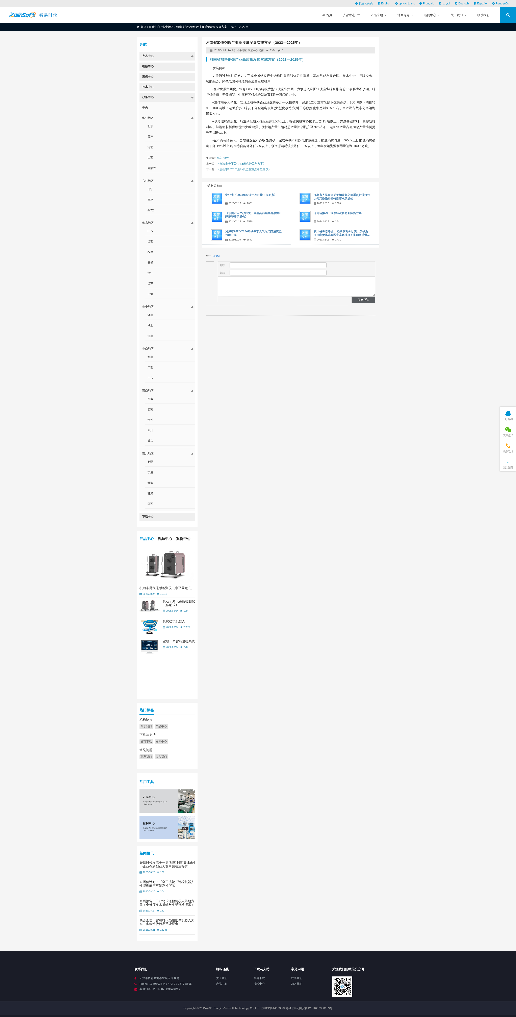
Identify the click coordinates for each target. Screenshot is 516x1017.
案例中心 (183, 539)
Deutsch (463, 3)
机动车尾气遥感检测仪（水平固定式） (166, 588)
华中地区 (168, 26)
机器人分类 (366, 3)
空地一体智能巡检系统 (179, 641)
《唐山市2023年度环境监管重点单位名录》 (244, 169)
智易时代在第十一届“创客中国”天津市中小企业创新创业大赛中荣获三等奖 (167, 864)
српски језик (407, 3)
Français (428, 3)
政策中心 (154, 26)
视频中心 (165, 539)
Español (482, 3)
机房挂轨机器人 (174, 621)
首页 (143, 26)
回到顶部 (508, 467)
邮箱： (224, 272)
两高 (219, 158)
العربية (446, 3)
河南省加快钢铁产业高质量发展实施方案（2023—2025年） (258, 59)
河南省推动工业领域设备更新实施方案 (338, 213)
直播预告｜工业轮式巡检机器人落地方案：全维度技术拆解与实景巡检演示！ (166, 902)
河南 (261, 50)
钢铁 (226, 158)
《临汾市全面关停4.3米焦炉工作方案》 (241, 163)
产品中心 (146, 539)
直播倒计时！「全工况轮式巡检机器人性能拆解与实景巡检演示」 (166, 883)
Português (502, 3)
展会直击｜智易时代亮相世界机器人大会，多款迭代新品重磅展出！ (166, 922)
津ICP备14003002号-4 (276, 1008)
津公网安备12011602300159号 (313, 1008)
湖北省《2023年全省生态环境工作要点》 (251, 195)
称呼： (224, 265)
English (385, 3)
